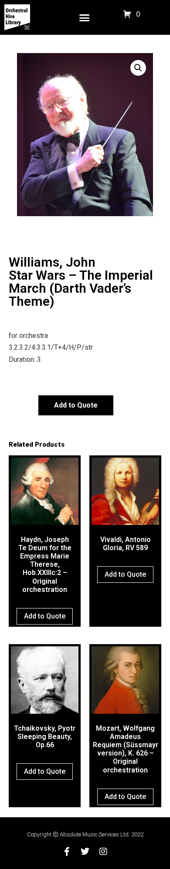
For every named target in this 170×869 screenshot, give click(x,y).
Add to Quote (76, 405)
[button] (84, 17)
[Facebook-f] (66, 851)
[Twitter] (85, 851)
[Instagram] (103, 851)
